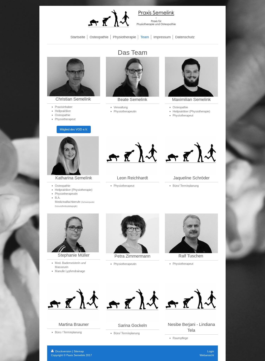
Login (210, 351)
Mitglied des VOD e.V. (74, 129)
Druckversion (63, 351)
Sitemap (79, 351)
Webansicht (207, 355)
